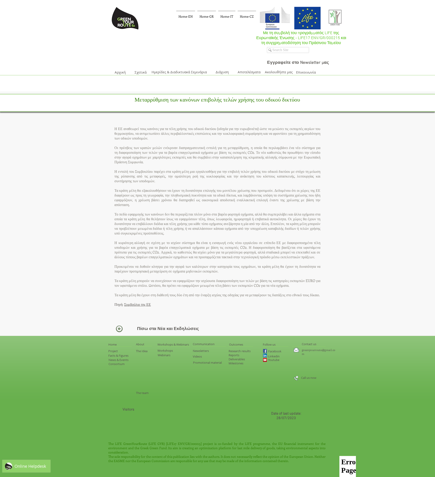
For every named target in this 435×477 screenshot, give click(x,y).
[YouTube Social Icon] (265, 360)
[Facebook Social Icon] (265, 351)
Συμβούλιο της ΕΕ (137, 304)
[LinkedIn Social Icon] (265, 355)
